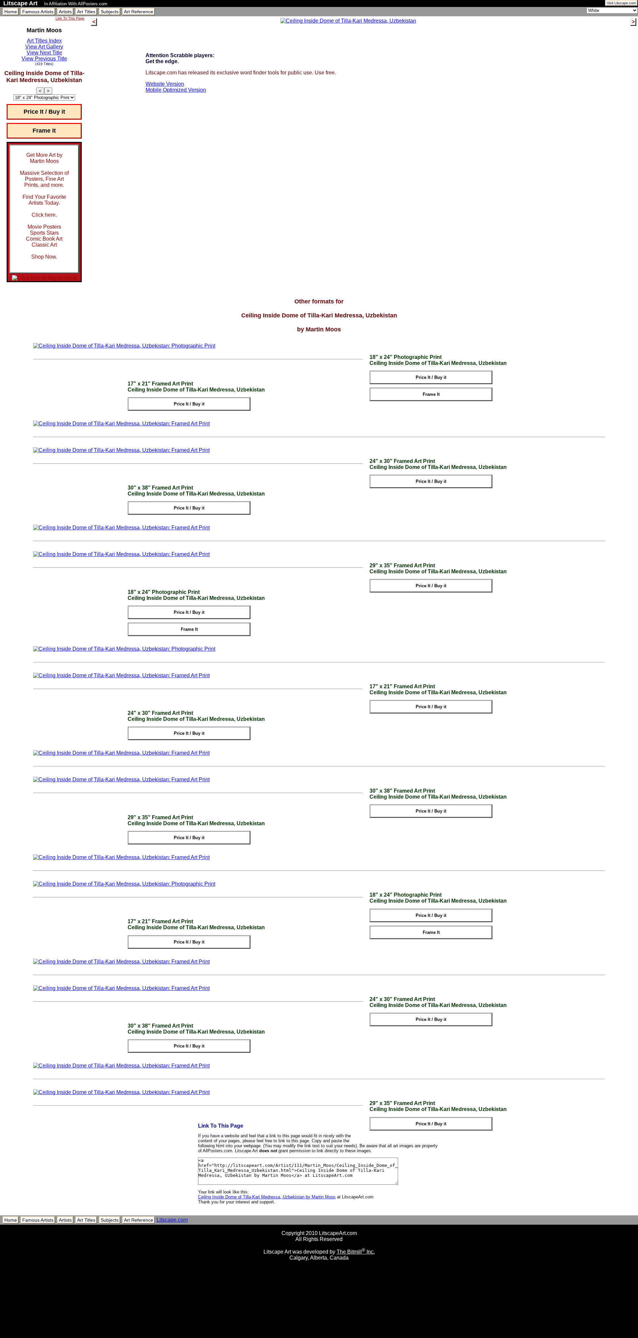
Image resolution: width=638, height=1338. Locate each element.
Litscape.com (172, 1220)
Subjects (110, 11)
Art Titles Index (44, 41)
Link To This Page (69, 18)
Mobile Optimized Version (176, 90)
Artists (65, 11)
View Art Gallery (44, 47)
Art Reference (138, 11)
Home (10, 11)
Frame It (44, 130)
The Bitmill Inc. (356, 1252)
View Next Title (44, 53)
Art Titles (86, 11)
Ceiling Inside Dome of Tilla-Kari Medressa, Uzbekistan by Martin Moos (267, 1196)
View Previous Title (44, 58)
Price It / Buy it (44, 111)
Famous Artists (37, 11)
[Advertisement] (319, 1335)
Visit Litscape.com (621, 3)
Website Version (165, 84)
